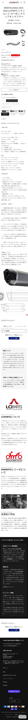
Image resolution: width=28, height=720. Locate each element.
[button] (3, 2)
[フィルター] (2, 330)
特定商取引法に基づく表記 (9, 675)
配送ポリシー (22, 714)
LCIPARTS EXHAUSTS (8, 712)
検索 (4, 672)
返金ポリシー (24, 712)
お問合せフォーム (7, 587)
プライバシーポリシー (8, 678)
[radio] (3, 100)
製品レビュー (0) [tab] (7, 326)
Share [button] (4, 118)
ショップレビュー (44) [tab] (20, 326)
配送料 (4, 57)
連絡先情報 (9, 716)
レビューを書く (14, 338)
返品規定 (5, 682)
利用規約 (5, 685)
